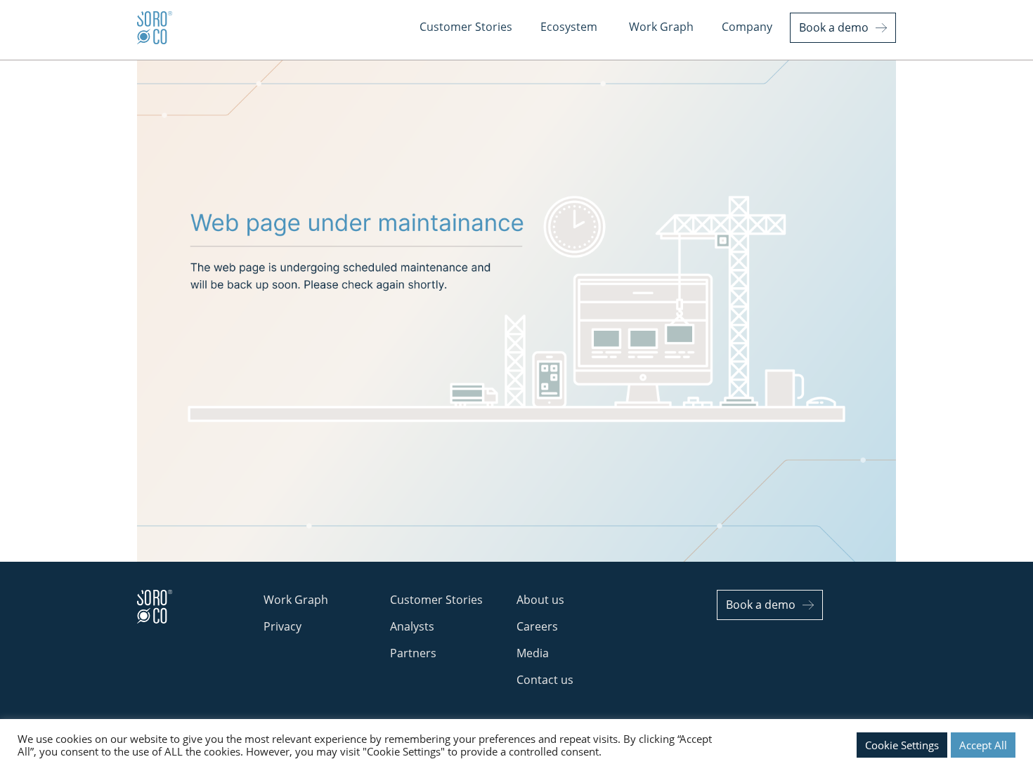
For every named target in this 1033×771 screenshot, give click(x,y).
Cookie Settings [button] (902, 745)
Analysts (412, 626)
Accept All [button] (983, 745)
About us (540, 599)
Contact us (544, 679)
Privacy (282, 626)
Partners (413, 653)
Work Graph (296, 599)
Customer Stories (436, 599)
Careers (537, 626)
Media (532, 653)
